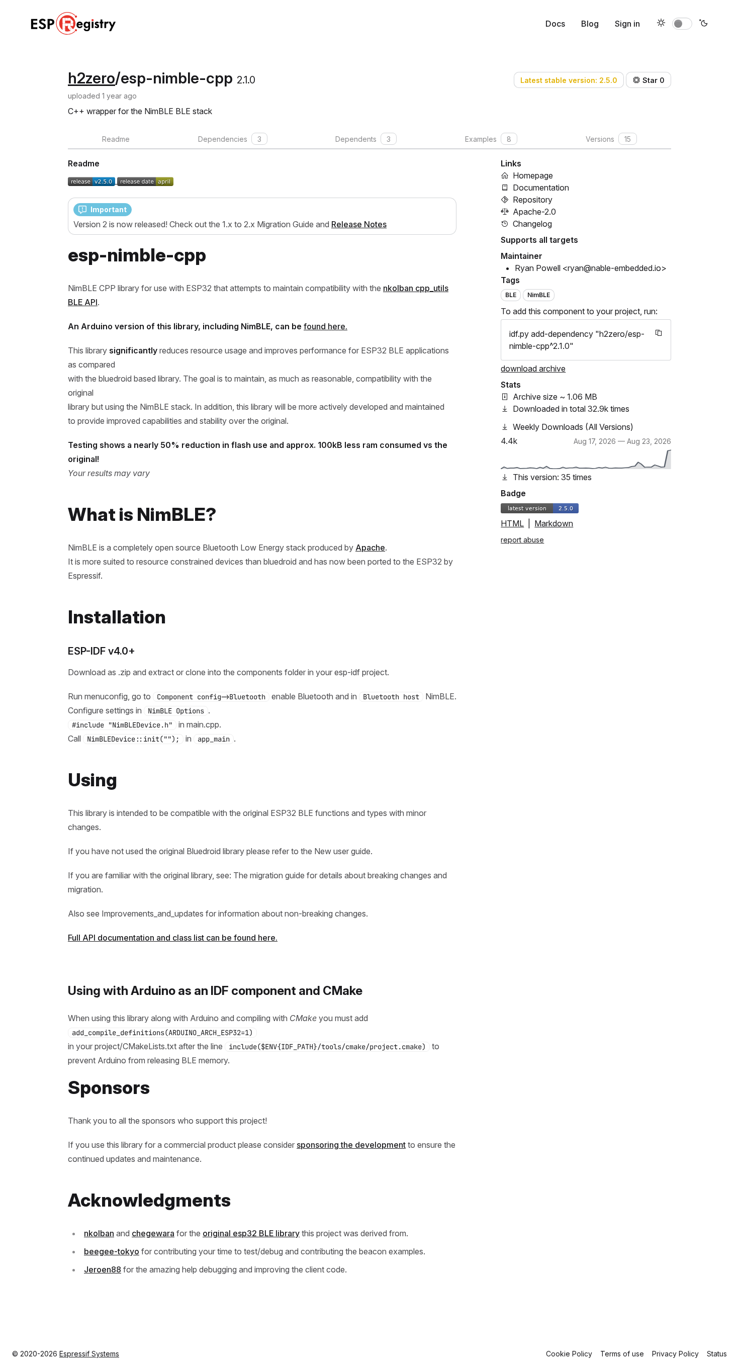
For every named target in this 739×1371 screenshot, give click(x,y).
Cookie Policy (569, 1353)
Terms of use (622, 1353)
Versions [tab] (608, 139)
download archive (533, 368)
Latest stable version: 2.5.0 (568, 80)
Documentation (541, 187)
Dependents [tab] (363, 139)
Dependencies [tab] (229, 139)
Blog (590, 24)
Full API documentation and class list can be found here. (173, 938)
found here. (325, 326)
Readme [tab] (116, 139)
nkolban (99, 1233)
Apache (370, 547)
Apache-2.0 (534, 212)
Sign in (627, 24)
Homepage (533, 175)
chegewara (153, 1233)
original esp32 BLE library (251, 1233)
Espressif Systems (89, 1353)
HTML (512, 523)
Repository (532, 200)
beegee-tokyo (111, 1251)
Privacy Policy (675, 1353)
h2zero (91, 78)
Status (717, 1353)
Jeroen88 (102, 1269)
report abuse (522, 539)
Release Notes (359, 224)
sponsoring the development (351, 1145)
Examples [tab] (488, 139)
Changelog (532, 224)
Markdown (553, 523)
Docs (555, 24)
